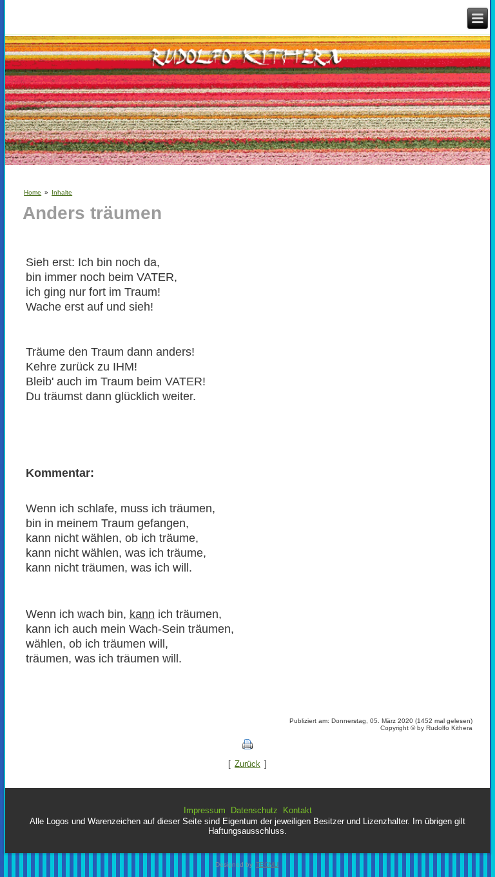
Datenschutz (254, 810)
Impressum (205, 810)
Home (32, 192)
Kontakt (297, 810)
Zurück (247, 764)
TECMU (267, 864)
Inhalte (62, 192)
